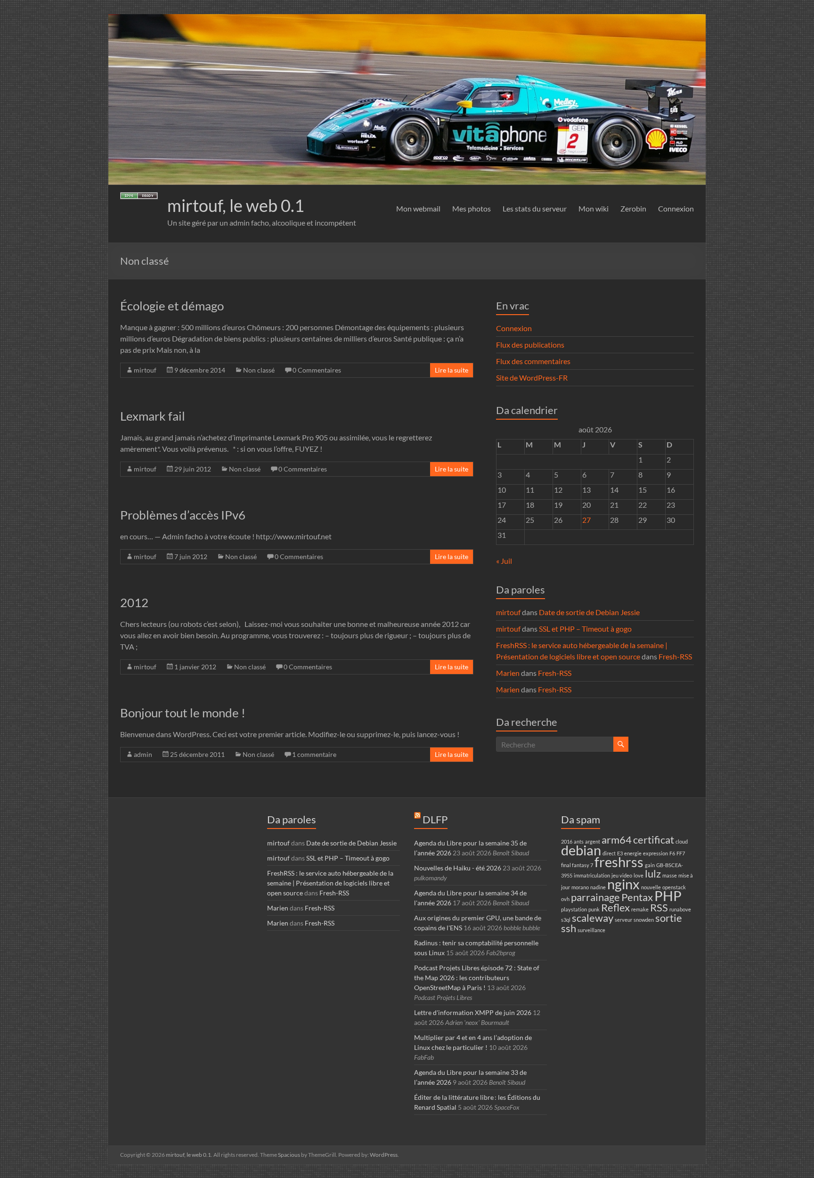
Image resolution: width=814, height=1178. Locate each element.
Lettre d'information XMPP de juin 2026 (472, 1012)
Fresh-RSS (675, 656)
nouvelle (651, 887)
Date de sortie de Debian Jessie (589, 612)
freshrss (618, 861)
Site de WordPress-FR (532, 377)
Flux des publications (530, 344)
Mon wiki (593, 208)
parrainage (595, 897)
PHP (668, 895)
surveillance (591, 930)
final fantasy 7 (577, 865)
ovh (565, 899)
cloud (682, 841)
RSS (659, 907)
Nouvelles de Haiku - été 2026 (457, 868)
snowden (644, 920)
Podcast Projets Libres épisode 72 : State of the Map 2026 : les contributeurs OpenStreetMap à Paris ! (476, 977)
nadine (598, 887)
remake (640, 909)
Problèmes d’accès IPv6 (182, 514)
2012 (134, 602)
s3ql (565, 920)
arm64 (617, 839)
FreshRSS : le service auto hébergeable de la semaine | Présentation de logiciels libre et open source (330, 883)
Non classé (259, 370)
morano (580, 887)
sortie (668, 917)
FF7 (680, 853)
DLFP (435, 819)
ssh (568, 928)
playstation (574, 909)
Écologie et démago (172, 305)
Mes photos (471, 208)
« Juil (504, 560)
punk (594, 909)
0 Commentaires (317, 370)
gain (650, 865)
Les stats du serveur (535, 208)
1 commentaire (314, 754)
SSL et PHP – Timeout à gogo (585, 628)
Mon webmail (418, 208)
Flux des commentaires (533, 361)
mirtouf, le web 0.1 (235, 205)
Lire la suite (451, 370)
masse (669, 875)
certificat (653, 839)
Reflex (615, 907)
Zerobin (633, 208)
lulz (653, 873)
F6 (672, 853)
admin (143, 754)
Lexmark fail (152, 415)
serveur (623, 920)
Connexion (676, 208)
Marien (508, 672)
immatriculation (592, 875)
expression (655, 853)
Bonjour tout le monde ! (182, 712)
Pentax (637, 897)
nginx (623, 884)
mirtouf (145, 370)
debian (581, 850)
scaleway (592, 917)
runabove (680, 909)
